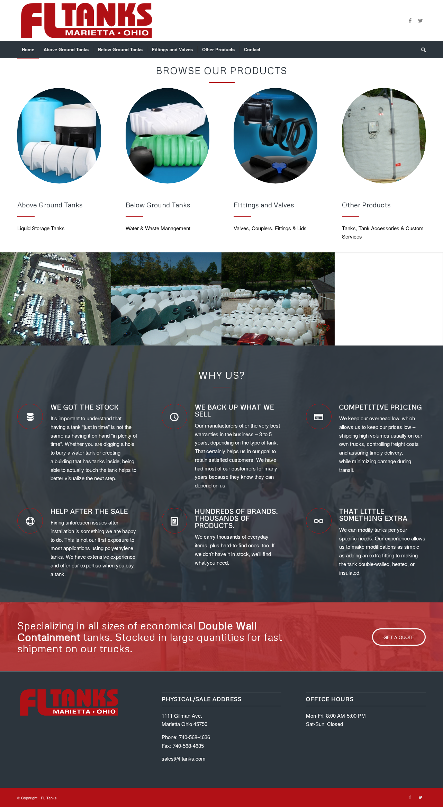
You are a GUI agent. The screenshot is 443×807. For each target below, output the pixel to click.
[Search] (421, 49)
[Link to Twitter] (420, 20)
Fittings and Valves (264, 204)
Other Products (366, 204)
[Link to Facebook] (410, 20)
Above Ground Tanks (50, 204)
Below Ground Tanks (158, 204)
